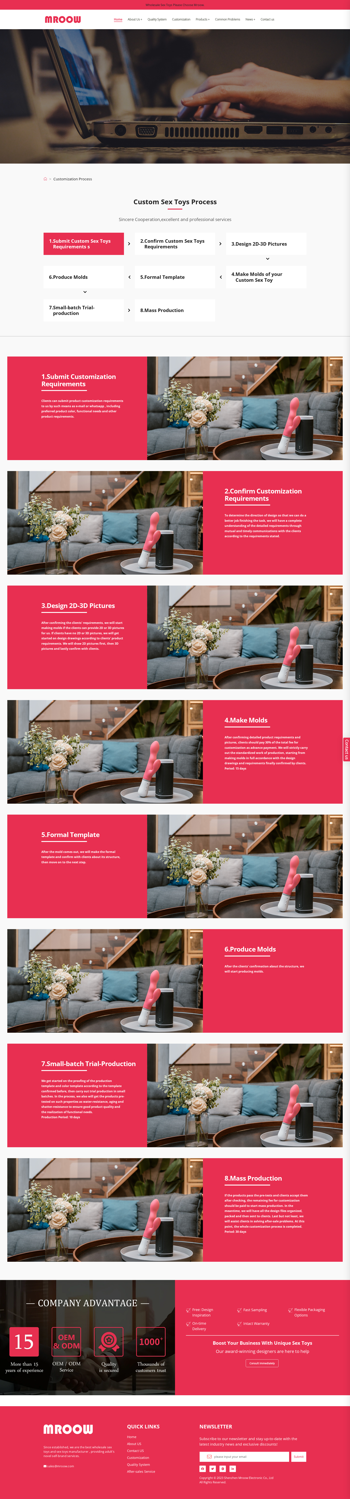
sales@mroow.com (60, 1466)
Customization (181, 19)
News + (250, 19)
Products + (203, 19)
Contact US (135, 1450)
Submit (299, 1457)
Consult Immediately (262, 1363)
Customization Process (72, 179)
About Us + (135, 19)
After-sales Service (141, 1471)
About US (134, 1444)
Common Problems (227, 19)
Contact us (267, 19)
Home (118, 19)
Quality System (157, 19)
